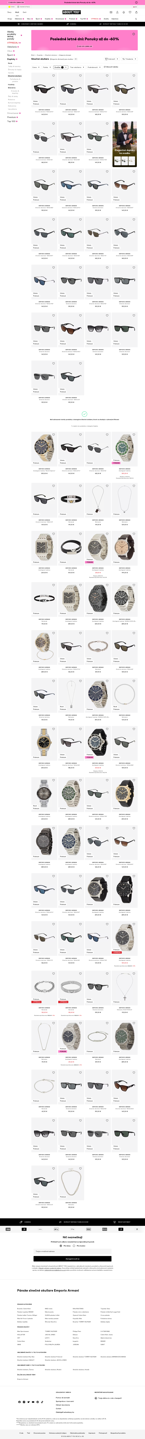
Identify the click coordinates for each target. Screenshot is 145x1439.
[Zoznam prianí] (130, 12)
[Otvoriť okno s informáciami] (136, 2)
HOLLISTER (21, 1334)
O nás (21, 1433)
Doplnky (40, 55)
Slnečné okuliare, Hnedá (81, 1369)
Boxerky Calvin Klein (24, 1308)
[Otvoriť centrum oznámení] (123, 12)
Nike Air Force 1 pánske (25, 1318)
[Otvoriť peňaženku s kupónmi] (111, 12)
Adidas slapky (105, 1322)
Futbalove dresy (106, 1318)
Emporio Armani (65, 55)
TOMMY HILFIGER (51, 1331)
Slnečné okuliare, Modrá (53, 1369)
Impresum (92, 1433)
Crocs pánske (105, 1315)
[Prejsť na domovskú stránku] (29, 1393)
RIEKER (103, 1341)
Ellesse (75, 1334)
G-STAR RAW (105, 1331)
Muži (17, 12)
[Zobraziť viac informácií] (44, 118)
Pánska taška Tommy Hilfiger (27, 1315)
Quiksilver (48, 1341)
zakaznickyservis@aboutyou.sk (55, 1270)
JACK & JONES (50, 1334)
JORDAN (76, 1344)
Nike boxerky (49, 1312)
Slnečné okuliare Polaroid (53, 1357)
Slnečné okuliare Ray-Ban (25, 1357)
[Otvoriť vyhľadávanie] (135, 19)
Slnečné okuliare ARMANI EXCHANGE (113, 1357)
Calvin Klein (21, 1341)
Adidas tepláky (22, 1322)
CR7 (18, 1338)
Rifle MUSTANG (78, 1308)
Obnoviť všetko (112, 67)
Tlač (28, 1433)
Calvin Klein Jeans (107, 1334)
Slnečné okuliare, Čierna (25, 1369)
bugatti (75, 1341)
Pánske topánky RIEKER (25, 1312)
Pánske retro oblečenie (81, 1312)
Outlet (12, 6)
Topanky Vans (105, 1308)
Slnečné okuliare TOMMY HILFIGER (84, 1357)
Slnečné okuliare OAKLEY (25, 1360)
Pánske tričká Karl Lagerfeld (110, 1312)
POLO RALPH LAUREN (52, 1344)
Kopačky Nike (77, 1318)
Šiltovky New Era (51, 1322)
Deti (24, 12)
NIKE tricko (48, 1308)
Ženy (9, 12)
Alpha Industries (106, 1338)
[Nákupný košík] (136, 12)
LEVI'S (47, 1338)
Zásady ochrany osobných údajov (50, 1268)
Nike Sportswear (23, 1331)
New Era (76, 1338)
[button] (112, 59)
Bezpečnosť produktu (118, 1433)
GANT (103, 1344)
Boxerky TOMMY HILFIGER (82, 1322)
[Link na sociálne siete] (19, 1402)
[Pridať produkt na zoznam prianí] (53, 75)
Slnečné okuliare (51, 55)
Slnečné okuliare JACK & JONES (56, 1360)
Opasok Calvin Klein (79, 1315)
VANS (19, 1344)
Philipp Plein (77, 1331)
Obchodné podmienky (77, 1433)
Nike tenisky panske (51, 1318)
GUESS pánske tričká (52, 1315)
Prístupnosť (103, 1433)
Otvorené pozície (39, 1433)
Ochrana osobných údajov (57, 1433)
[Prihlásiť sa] (117, 12)
